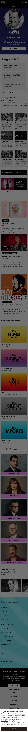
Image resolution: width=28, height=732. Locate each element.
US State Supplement (16, 724)
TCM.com (10, 713)
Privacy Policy (4, 721)
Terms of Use (10, 715)
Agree (14, 729)
